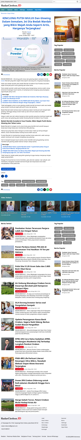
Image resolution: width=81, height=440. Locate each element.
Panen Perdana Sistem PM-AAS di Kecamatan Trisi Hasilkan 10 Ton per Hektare (70, 84)
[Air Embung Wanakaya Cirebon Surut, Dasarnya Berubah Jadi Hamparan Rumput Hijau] (57, 104)
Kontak (44, 436)
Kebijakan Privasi (26, 436)
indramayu (67, 64)
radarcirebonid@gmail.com (9, 426)
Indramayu (19, 255)
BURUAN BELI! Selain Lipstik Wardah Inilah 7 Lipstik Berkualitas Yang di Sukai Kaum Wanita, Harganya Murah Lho (25, 147)
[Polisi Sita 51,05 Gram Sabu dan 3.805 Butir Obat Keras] (57, 95)
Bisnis (16, 9)
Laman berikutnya (7, 169)
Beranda (3, 13)
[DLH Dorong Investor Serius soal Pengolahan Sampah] (57, 113)
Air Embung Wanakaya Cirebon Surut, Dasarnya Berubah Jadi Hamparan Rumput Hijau (70, 103)
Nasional (10, 9)
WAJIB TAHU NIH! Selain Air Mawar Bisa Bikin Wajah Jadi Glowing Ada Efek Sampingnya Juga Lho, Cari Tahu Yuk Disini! (26, 151)
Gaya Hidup (38, 9)
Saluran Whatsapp (52, 436)
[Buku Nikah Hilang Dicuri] (10, 206)
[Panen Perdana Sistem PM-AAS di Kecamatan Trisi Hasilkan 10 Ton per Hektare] (57, 85)
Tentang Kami (36, 436)
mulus (12, 185)
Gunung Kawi (60, 61)
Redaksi (3, 436)
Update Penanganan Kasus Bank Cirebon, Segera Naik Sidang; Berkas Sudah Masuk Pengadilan (32, 322)
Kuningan (44, 429)
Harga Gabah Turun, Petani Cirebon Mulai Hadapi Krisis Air (32, 401)
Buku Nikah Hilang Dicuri (9, 213)
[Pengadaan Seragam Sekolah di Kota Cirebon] (70, 206)
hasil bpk (58, 64)
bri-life (57, 53)
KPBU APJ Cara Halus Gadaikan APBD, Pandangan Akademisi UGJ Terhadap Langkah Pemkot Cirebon (32, 341)
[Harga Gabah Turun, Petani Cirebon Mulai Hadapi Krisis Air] (7, 405)
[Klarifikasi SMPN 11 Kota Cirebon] (50, 206)
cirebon (58, 57)
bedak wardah (41, 181)
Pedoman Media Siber (13, 436)
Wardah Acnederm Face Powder (37, 185)
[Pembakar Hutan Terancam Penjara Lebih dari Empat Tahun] (57, 76)
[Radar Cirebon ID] (11, 5)
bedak (3, 81)
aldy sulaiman (69, 50)
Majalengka (19, 234)
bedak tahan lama (28, 181)
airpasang (59, 50)
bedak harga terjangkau (12, 181)
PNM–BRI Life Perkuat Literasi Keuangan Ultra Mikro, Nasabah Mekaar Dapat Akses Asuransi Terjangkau (30, 362)
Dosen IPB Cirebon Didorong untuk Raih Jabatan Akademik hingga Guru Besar (32, 383)
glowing (4, 185)
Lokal (2, 9)
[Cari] (77, 1)
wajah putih (20, 185)
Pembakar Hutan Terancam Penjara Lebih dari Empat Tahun (70, 74)
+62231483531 (5, 429)
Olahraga (22, 9)
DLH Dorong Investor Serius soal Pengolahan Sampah (70, 111)
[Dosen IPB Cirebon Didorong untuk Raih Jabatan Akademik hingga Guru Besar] (7, 385)
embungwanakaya (68, 57)
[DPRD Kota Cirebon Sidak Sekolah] (30, 206)
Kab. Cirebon (45, 422)
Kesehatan (30, 9)
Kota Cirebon (19, 327)
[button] (3, 9)
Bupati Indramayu (68, 53)
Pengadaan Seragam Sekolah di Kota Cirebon (70, 214)
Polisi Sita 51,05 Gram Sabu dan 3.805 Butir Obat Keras (70, 93)
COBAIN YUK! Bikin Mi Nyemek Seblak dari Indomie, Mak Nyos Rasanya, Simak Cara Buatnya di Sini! (25, 97)
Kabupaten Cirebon (21, 291)
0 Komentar (6, 75)
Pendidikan (19, 388)
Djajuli (29, 32)
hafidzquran (70, 61)
